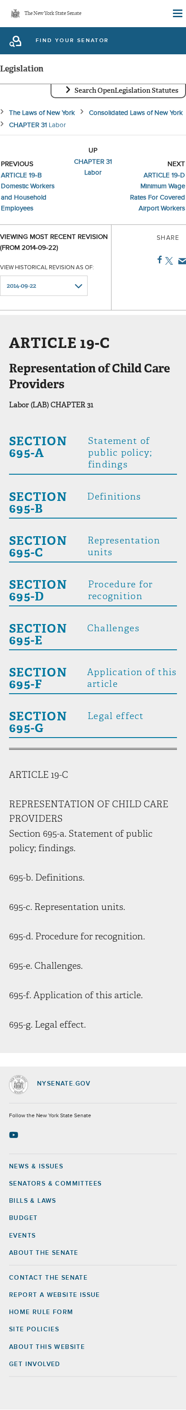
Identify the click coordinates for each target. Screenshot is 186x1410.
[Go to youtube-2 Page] (14, 1134)
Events (22, 1236)
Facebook (157, 260)
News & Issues (36, 1166)
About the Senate (43, 1253)
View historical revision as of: (47, 268)
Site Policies (34, 1329)
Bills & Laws (32, 1201)
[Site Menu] (177, 13)
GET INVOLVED (34, 1364)
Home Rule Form (41, 1312)
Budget (23, 1218)
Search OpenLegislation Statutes (126, 90)
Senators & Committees (55, 1184)
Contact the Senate (48, 1278)
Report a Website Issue (54, 1295)
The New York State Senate (52, 13)
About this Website (47, 1347)
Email (180, 261)
